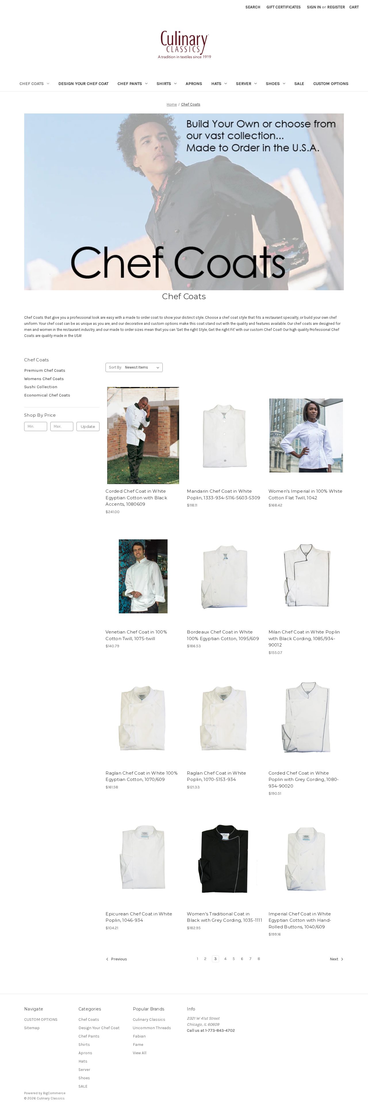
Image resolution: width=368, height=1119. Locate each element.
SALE (299, 83)
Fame (138, 1044)
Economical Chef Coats (47, 395)
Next (334, 959)
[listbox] (143, 367)
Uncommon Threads (152, 1027)
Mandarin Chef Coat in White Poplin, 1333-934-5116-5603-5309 (223, 494)
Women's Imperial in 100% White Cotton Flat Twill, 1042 (306, 494)
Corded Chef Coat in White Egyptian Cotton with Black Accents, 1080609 (136, 497)
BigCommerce (54, 1093)
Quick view (138, 425)
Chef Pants (130, 83)
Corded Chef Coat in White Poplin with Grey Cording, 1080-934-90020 (304, 779)
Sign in (314, 7)
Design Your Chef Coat (83, 83)
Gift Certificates (284, 7)
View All (139, 1052)
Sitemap (32, 1027)
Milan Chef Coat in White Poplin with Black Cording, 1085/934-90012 (304, 638)
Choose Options (143, 445)
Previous (118, 959)
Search (253, 7)
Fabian (139, 1036)
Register (336, 7)
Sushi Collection (40, 386)
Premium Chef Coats (44, 370)
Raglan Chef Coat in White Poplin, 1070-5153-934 (216, 776)
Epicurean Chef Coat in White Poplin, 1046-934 (139, 917)
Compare (141, 435)
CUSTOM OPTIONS (330, 83)
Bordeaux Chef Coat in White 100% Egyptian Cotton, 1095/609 (223, 635)
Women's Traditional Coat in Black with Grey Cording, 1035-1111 (224, 917)
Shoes (273, 83)
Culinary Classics (149, 1019)
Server (243, 83)
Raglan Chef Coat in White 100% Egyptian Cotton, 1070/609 (142, 776)
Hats (216, 83)
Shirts (164, 83)
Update (88, 426)
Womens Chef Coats (44, 378)
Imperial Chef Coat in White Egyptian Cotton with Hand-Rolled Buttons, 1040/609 (300, 920)
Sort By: (115, 367)
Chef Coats (32, 83)
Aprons (194, 83)
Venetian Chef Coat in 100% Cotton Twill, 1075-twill (136, 635)
